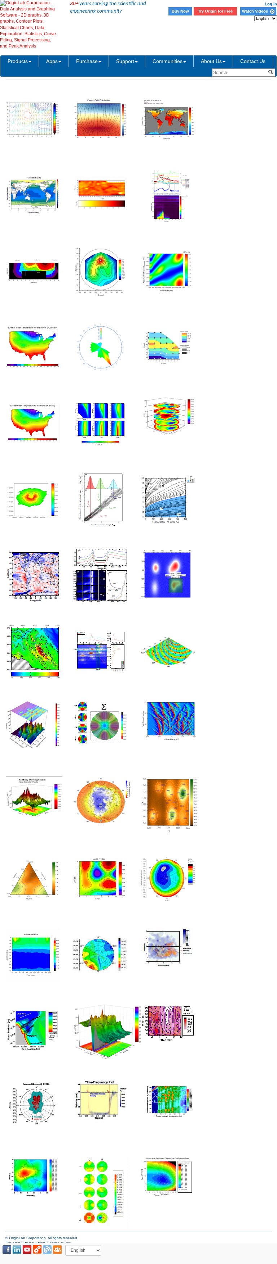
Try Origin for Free (215, 11)
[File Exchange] (37, 1249)
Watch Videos (256, 11)
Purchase (87, 61)
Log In (271, 4)
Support (125, 61)
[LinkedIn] (17, 1249)
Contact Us (252, 61)
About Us (211, 61)
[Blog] (47, 1249)
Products (18, 61)
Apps (52, 61)
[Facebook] (7, 1249)
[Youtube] (27, 1249)
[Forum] (57, 1249)
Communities (168, 61)
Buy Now (180, 11)
